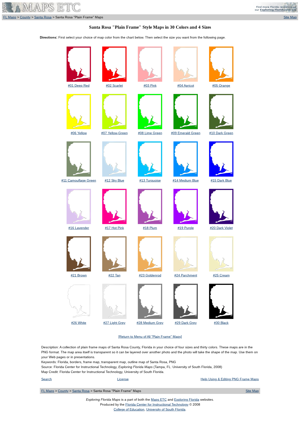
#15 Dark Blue (221, 180)
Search (46, 379)
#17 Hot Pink (114, 228)
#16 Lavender (78, 228)
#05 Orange (221, 85)
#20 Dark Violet (221, 228)
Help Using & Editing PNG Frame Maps (230, 379)
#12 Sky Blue (114, 180)
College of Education (129, 409)
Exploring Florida (186, 399)
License (123, 379)
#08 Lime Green (150, 133)
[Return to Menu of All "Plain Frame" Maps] (150, 336)
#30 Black (221, 323)
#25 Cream (221, 275)
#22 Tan (114, 275)
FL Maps (9, 17)
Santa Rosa (43, 17)
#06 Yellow (79, 133)
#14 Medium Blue (186, 180)
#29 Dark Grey (186, 323)
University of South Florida (165, 409)
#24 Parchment (185, 275)
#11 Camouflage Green (78, 180)
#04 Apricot (185, 85)
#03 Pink (150, 85)
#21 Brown (79, 275)
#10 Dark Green (221, 133)
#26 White (78, 323)
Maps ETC (159, 399)
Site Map (290, 17)
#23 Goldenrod (150, 275)
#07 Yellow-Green (114, 133)
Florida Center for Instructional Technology (156, 404)
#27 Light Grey (114, 323)
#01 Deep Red (79, 85)
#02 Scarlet (114, 85)
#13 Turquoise (150, 180)
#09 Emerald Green (185, 133)
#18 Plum (150, 228)
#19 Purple (186, 228)
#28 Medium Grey (150, 323)
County (25, 17)
